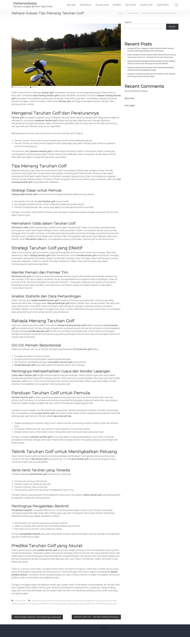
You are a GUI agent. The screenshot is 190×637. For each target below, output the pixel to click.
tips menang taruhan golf (106, 603)
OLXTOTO (104, 628)
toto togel (130, 105)
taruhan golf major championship (64, 603)
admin (34, 87)
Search (128, 22)
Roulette (117, 5)
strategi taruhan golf (26, 603)
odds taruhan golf (39, 601)
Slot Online (130, 5)
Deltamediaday (25, 3)
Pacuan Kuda (102, 5)
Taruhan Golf (146, 5)
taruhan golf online (87, 603)
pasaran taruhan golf (74, 601)
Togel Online (163, 5)
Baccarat (71, 5)
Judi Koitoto (85, 5)
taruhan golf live (43, 603)
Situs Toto (129, 98)
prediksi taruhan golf (92, 601)
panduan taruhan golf (56, 601)
